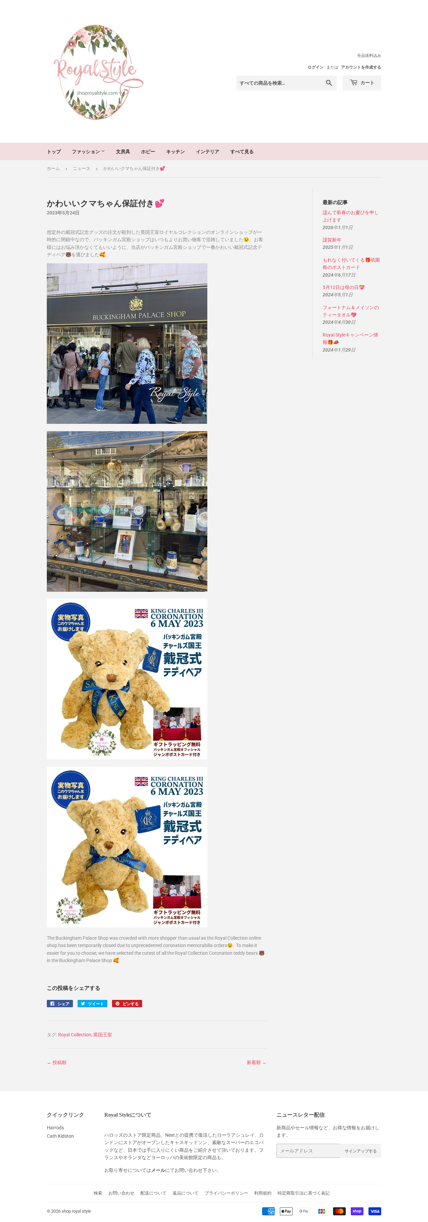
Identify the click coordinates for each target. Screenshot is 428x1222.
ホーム (53, 168)
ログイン (316, 67)
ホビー (148, 151)
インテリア (207, 151)
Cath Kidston (60, 1136)
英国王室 (102, 1034)
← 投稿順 (57, 1062)
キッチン (175, 151)
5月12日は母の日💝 (343, 287)
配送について (153, 1193)
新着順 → (256, 1062)
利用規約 (263, 1193)
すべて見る (242, 151)
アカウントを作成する (361, 67)
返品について (186, 1193)
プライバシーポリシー (226, 1193)
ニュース (81, 168)
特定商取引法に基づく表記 (304, 1193)
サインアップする (361, 1150)
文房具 (123, 151)
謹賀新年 (332, 240)
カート (366, 82)
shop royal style (76, 1211)
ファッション (86, 151)
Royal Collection (74, 1034)
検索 (98, 1193)
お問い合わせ (121, 1193)
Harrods (55, 1127)
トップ (54, 151)
